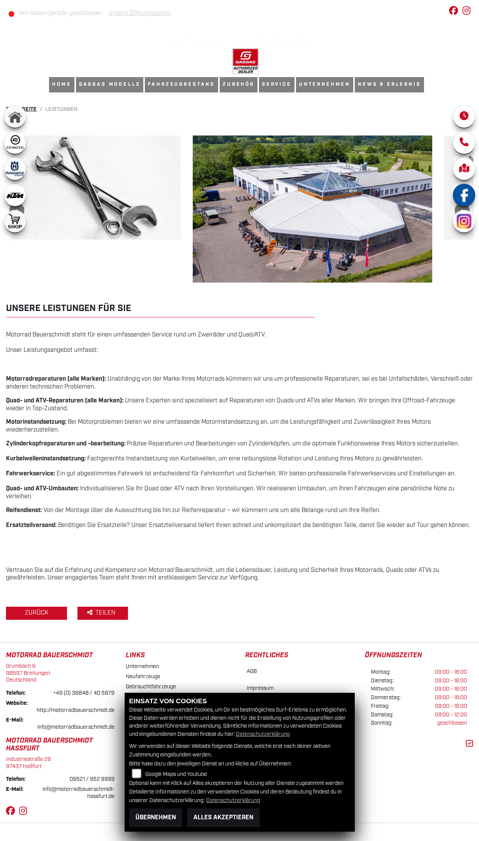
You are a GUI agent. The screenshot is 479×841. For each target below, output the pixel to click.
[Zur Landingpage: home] (15, 116)
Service (277, 84)
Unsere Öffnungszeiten (140, 13)
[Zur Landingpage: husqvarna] (15, 169)
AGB (252, 671)
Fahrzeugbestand (181, 84)
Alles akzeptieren (223, 818)
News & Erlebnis (389, 84)
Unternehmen (324, 84)
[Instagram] (464, 221)
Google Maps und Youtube (176, 774)
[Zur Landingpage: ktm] (15, 195)
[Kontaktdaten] (464, 142)
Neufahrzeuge (143, 676)
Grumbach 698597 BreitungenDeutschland (28, 672)
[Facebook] (464, 195)
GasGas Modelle (110, 84)
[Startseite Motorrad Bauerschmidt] (239, 41)
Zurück (36, 613)
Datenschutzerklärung (263, 734)
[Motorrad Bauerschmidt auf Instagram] (468, 12)
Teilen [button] (106, 613)
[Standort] (464, 169)
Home (61, 84)
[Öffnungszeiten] (464, 116)
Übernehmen (155, 818)
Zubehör (238, 84)
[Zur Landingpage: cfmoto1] (15, 142)
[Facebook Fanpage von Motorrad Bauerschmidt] (456, 12)
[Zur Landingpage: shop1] (15, 221)
